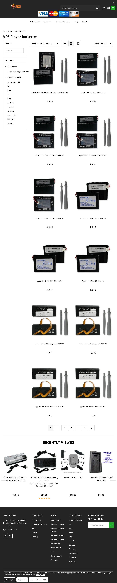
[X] (10, 536)
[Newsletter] (111, 525)
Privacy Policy (41, 574)
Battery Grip (55, 543)
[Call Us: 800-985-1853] (114, 3)
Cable (53, 552)
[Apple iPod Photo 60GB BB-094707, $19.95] (49, 132)
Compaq (10, 119)
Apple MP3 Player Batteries (18, 71)
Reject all (22, 579)
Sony (9, 98)
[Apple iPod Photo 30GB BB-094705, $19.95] (49, 195)
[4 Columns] (71, 43)
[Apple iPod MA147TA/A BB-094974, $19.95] (49, 321)
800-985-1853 (11, 530)
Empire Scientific (14, 82)
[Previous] (4, 477)
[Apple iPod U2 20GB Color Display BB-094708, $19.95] (49, 69)
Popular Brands (14, 77)
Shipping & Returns (63, 22)
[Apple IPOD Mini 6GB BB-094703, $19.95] (93, 195)
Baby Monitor (56, 520)
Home (5, 31)
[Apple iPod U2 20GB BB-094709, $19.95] (93, 69)
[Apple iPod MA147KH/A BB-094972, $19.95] (49, 384)
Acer (9, 94)
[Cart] (113, 8)
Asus (9, 90)
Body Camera (56, 547)
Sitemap (35, 536)
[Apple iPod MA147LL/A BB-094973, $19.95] (93, 321)
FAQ (76, 22)
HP (8, 86)
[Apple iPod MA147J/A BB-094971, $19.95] (93, 384)
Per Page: (98, 43)
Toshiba (10, 103)
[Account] (104, 8)
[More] (39, 22)
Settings (9, 579)
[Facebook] (5, 536)
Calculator (55, 560)
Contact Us (47, 22)
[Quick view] (54, 92)
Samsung (10, 111)
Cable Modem (56, 556)
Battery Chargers (57, 539)
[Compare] (13, 477)
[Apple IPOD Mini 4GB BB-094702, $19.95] (49, 258)
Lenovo (10, 107)
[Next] (92, 428)
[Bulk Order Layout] (78, 43)
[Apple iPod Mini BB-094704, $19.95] (93, 258)
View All (72, 561)
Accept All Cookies (39, 579)
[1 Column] (65, 43)
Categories (34, 22)
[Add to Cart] (49, 92)
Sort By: (35, 43)
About (84, 22)
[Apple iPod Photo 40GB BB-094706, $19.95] (93, 132)
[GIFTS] (108, 8)
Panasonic (11, 115)
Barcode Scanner (57, 524)
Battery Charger (57, 535)
